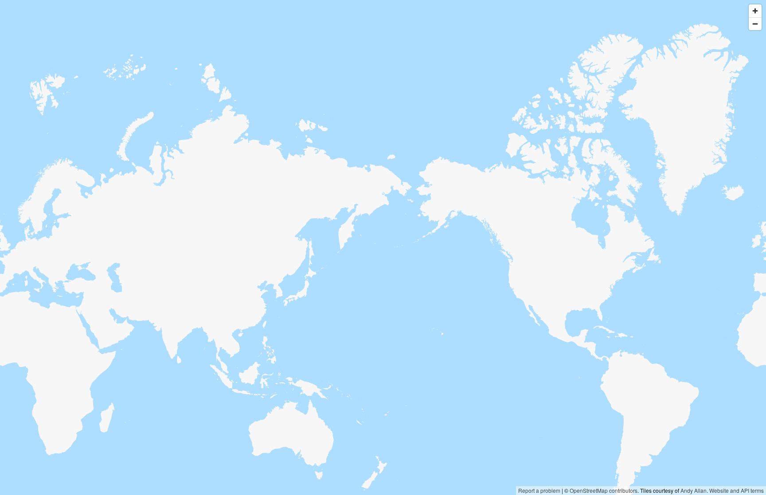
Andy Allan (693, 490)
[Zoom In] (755, 10)
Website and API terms (736, 490)
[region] (383, 247)
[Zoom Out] (755, 23)
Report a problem (539, 490)
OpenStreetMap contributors (603, 490)
